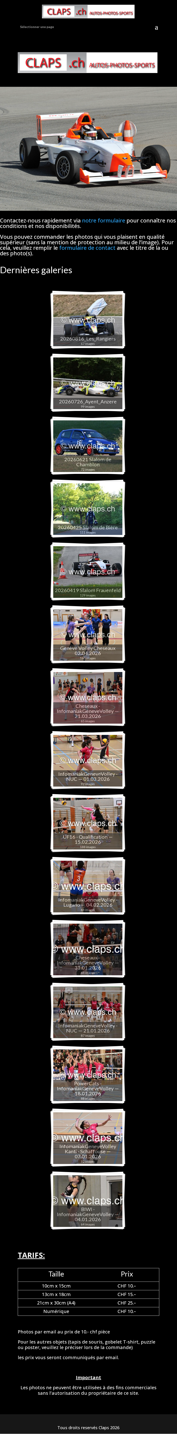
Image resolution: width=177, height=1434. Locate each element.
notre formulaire (103, 220)
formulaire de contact (87, 247)
